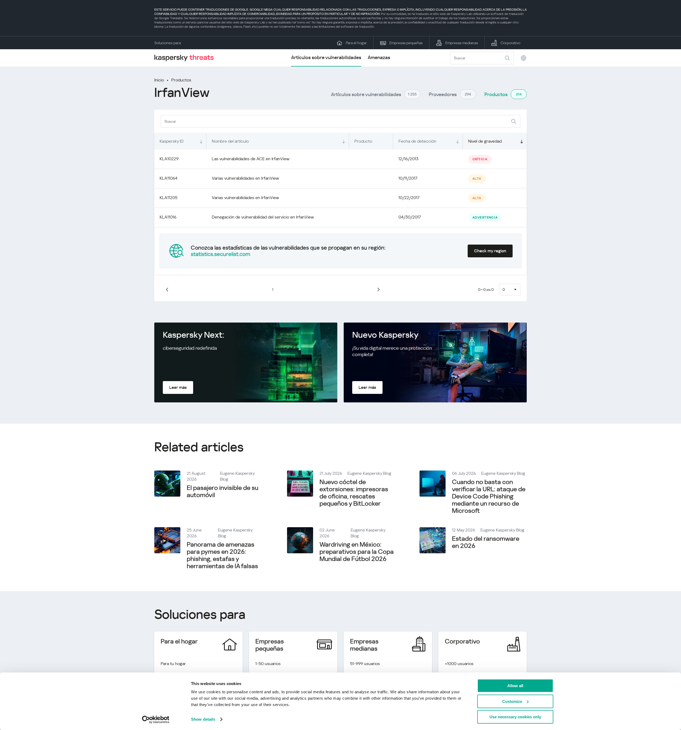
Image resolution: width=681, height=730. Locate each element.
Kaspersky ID (172, 141)
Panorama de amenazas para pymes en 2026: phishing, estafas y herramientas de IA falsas (222, 555)
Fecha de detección (417, 141)
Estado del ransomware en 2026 (485, 542)
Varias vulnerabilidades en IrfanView (245, 178)
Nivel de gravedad (485, 141)
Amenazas (379, 57)
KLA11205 (168, 197)
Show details (203, 719)
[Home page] (186, 58)
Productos (181, 80)
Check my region (490, 250)
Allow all (515, 685)
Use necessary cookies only (515, 717)
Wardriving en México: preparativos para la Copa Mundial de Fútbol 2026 (356, 552)
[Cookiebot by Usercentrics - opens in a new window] (155, 720)
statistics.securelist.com (220, 254)
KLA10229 (169, 158)
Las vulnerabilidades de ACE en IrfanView (250, 158)
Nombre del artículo (230, 141)
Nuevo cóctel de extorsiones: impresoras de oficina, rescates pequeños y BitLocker (353, 492)
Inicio (159, 80)
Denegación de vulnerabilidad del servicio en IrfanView (263, 217)
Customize (512, 701)
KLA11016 (168, 217)
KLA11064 (168, 178)
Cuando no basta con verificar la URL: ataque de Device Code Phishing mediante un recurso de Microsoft (488, 496)
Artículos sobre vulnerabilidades (326, 57)
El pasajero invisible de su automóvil (222, 491)
